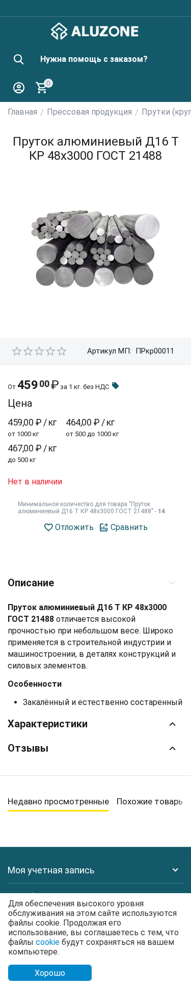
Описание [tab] (31, 583)
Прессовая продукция (89, 112)
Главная (22, 112)
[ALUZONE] (95, 30)
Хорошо (50, 973)
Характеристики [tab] (48, 724)
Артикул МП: (109, 351)
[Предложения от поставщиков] (116, 387)
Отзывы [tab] (28, 748)
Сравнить (129, 527)
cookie (48, 942)
